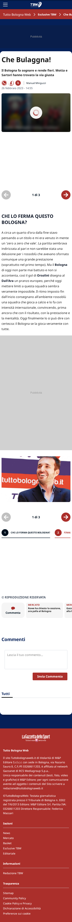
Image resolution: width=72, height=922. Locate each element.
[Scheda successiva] (65, 194)
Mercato (8, 838)
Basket (7, 843)
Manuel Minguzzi (36, 83)
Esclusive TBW (47, 14)
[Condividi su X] (18, 83)
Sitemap (8, 893)
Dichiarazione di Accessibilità (22, 908)
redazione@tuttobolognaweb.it (23, 788)
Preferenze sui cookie (17, 913)
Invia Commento (50, 676)
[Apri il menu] (5, 4)
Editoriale (9, 853)
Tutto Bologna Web (17, 14)
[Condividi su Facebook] (11, 83)
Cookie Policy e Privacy (17, 903)
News (6, 833)
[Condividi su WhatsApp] (4, 83)
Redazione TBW (13, 873)
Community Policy (14, 898)
